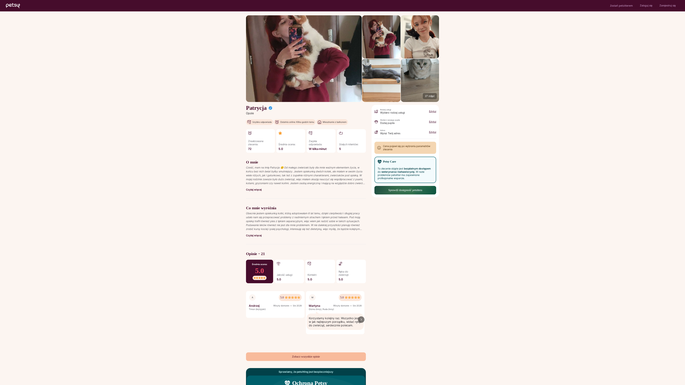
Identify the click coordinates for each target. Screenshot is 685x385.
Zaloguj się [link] (646, 5)
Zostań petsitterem (621, 5)
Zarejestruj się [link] (667, 5)
